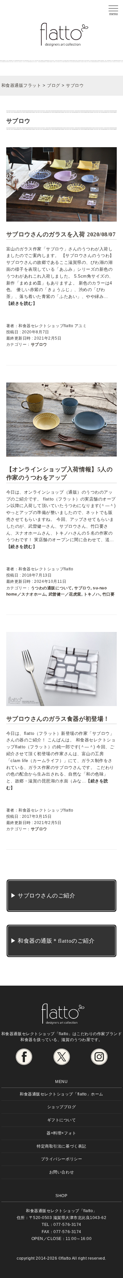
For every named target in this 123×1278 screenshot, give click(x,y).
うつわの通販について (51, 588)
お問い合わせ (61, 1172)
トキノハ (92, 594)
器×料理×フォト (61, 1133)
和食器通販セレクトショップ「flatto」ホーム (61, 1094)
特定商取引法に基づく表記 (61, 1146)
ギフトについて (61, 1120)
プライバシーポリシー (61, 1159)
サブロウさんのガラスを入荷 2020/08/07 (60, 234)
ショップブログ (61, 1107)
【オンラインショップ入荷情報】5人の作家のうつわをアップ (59, 473)
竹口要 (108, 594)
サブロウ (39, 344)
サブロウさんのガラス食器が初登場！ (58, 719)
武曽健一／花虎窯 (65, 594)
